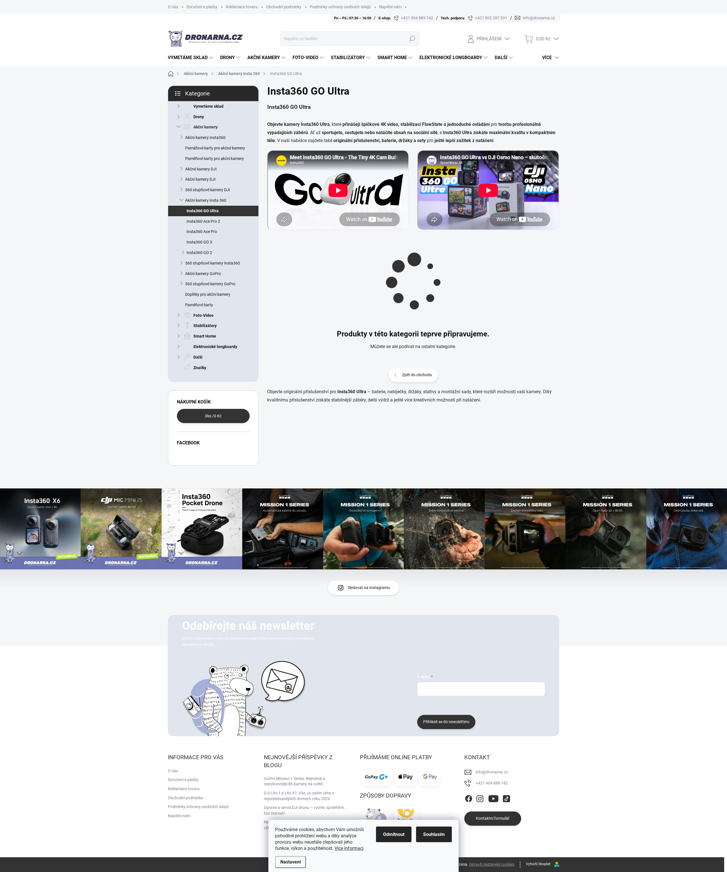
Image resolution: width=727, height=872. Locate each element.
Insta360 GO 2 (199, 252)
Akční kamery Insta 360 (205, 200)
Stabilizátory (205, 325)
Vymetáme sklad (208, 106)
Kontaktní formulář (492, 818)
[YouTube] (493, 797)
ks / (213, 416)
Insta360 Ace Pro (202, 231)
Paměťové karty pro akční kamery (214, 158)
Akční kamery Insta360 (205, 137)
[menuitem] (191, 57)
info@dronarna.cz (492, 772)
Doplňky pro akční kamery (207, 294)
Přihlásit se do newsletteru (446, 721)
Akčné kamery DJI (201, 169)
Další (197, 357)
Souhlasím (434, 834)
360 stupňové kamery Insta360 (212, 263)
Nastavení (290, 862)
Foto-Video (203, 315)
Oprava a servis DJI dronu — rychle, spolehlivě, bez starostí (304, 810)
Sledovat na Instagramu (369, 587)
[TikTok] (506, 797)
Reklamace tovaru (242, 7)
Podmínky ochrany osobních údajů (340, 7)
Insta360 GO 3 (199, 242)
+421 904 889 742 (492, 783)
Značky (199, 367)
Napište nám (390, 7)
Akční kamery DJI (200, 179)
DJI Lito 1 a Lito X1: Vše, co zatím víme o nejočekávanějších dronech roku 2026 (299, 796)
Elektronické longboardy (215, 346)
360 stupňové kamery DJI (207, 190)
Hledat (412, 38)
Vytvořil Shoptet (538, 864)
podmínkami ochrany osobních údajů (502, 704)
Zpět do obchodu (417, 374)
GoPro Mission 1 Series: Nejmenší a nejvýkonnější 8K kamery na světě (294, 781)
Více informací (349, 848)
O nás (173, 7)
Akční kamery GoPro (203, 273)
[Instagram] (480, 797)
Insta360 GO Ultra (203, 211)
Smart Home (204, 336)
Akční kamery (205, 127)
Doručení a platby (202, 7)
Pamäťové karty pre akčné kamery (215, 148)
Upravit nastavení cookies (491, 864)
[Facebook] (468, 797)
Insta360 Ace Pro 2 (203, 221)
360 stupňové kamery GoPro (210, 284)
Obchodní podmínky (283, 7)
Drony (198, 117)
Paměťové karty (199, 305)
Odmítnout (393, 834)
